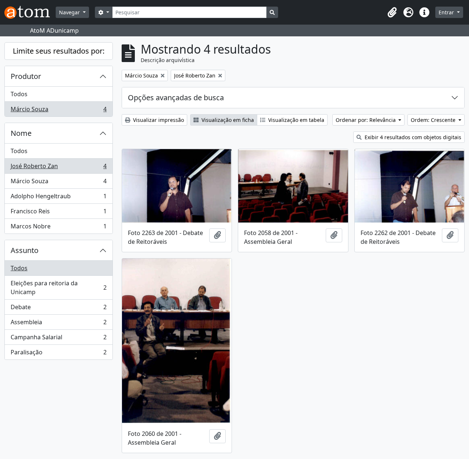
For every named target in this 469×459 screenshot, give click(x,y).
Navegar (70, 12)
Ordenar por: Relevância (366, 119)
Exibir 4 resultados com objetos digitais (412, 137)
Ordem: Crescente (434, 119)
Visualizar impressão (158, 119)
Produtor (26, 76)
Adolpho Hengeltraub (58, 198)
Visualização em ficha (227, 119)
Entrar (447, 12)
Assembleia (58, 324)
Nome (21, 133)
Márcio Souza (58, 110)
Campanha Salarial (58, 339)
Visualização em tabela (295, 119)
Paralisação (58, 353)
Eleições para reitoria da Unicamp (58, 287)
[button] (392, 12)
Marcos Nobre (58, 228)
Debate (58, 309)
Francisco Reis (58, 213)
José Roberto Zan (58, 168)
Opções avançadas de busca (176, 97)
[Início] (30, 12)
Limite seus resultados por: (58, 51)
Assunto (24, 250)
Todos (19, 94)
